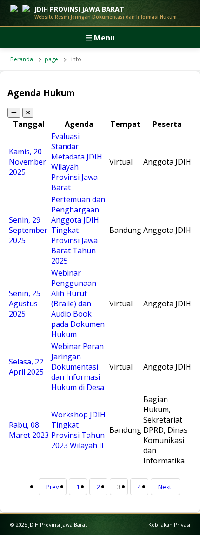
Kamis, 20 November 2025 (27, 161)
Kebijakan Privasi (169, 524)
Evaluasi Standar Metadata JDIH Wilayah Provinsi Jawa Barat (76, 161)
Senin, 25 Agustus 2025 (24, 303)
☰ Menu (100, 38)
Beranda (21, 59)
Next (164, 486)
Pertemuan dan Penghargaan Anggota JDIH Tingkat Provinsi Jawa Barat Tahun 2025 (78, 230)
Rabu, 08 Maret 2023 (29, 430)
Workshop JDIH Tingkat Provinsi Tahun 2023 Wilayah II (78, 430)
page (51, 59)
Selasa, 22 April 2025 (26, 367)
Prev (52, 486)
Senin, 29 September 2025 (28, 230)
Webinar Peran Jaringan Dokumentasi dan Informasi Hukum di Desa (77, 366)
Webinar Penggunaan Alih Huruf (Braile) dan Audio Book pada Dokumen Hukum (78, 303)
